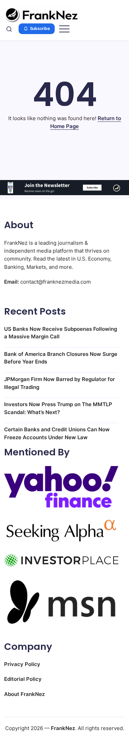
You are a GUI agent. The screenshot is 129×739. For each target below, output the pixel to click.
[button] (9, 29)
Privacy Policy (22, 664)
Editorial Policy (23, 679)
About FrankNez (24, 694)
